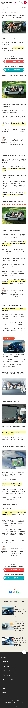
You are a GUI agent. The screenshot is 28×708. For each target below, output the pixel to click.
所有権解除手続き (22, 702)
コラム (8, 6)
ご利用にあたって (19, 700)
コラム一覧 (15, 6)
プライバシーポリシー (9, 700)
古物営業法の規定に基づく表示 (9, 702)
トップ (3, 6)
